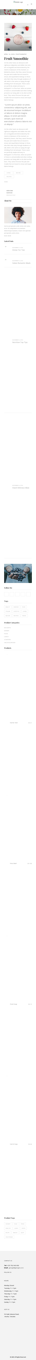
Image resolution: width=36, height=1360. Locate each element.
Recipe (8, 1232)
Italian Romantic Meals (21, 263)
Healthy (8, 1228)
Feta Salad (13, 863)
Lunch (6, 636)
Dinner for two (18, 250)
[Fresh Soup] (6, 1004)
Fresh (22, 1224)
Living (9, 172)
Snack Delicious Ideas (20, 488)
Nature (18, 172)
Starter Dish (14, 723)
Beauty (8, 607)
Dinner (6, 631)
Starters (7, 639)
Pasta (23, 1228)
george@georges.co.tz (16, 1268)
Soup (22, 1232)
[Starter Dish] (6, 722)
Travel (24, 615)
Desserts (7, 628)
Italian (8, 611)
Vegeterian (9, 1237)
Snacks (15, 1232)
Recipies (9, 176)
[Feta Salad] (6, 863)
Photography (21, 54)
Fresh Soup (13, 1004)
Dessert (8, 1224)
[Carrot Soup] (6, 1144)
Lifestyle (16, 611)
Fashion (16, 607)
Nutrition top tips (20, 342)
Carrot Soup (14, 1144)
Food (23, 607)
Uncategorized (10, 642)
